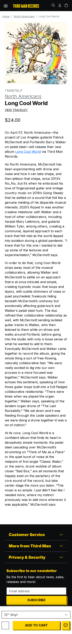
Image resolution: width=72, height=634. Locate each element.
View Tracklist (16, 110)
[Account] (60, 5)
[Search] (53, 5)
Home (6, 16)
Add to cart (36, 625)
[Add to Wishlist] (65, 625)
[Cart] (66, 5)
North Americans (24, 16)
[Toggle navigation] (5, 6)
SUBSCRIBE (36, 600)
